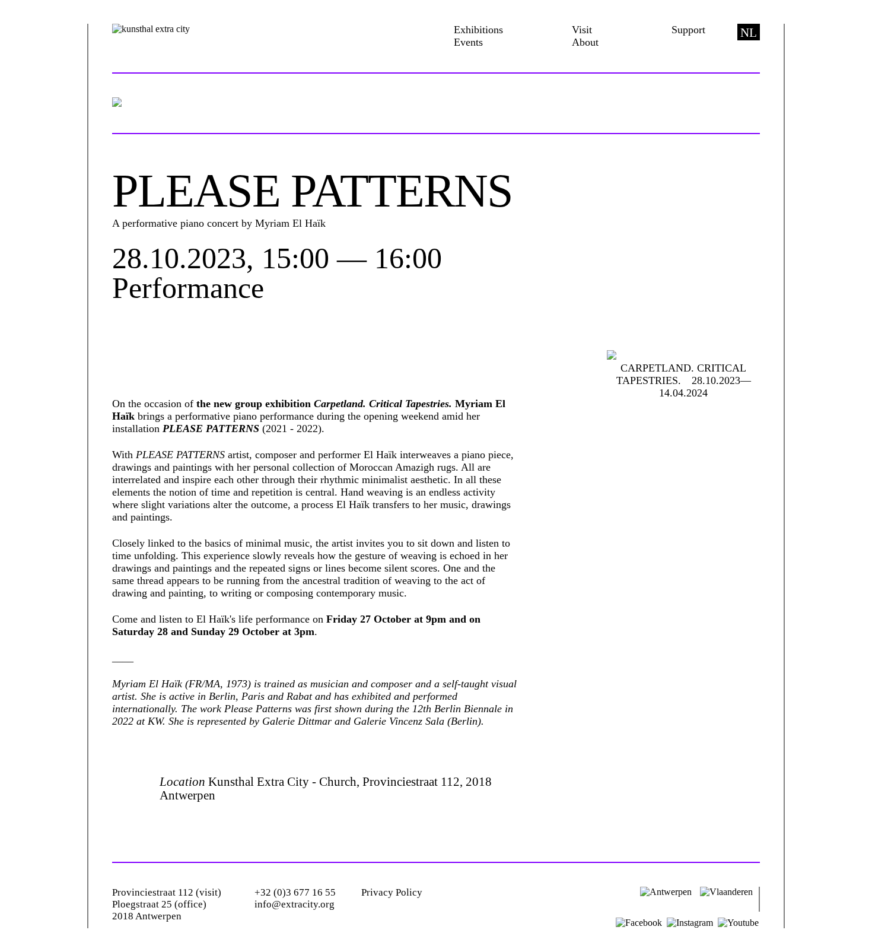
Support (688, 30)
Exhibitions (478, 30)
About (585, 42)
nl (748, 33)
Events (468, 42)
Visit (582, 30)
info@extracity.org (294, 904)
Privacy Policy (391, 892)
